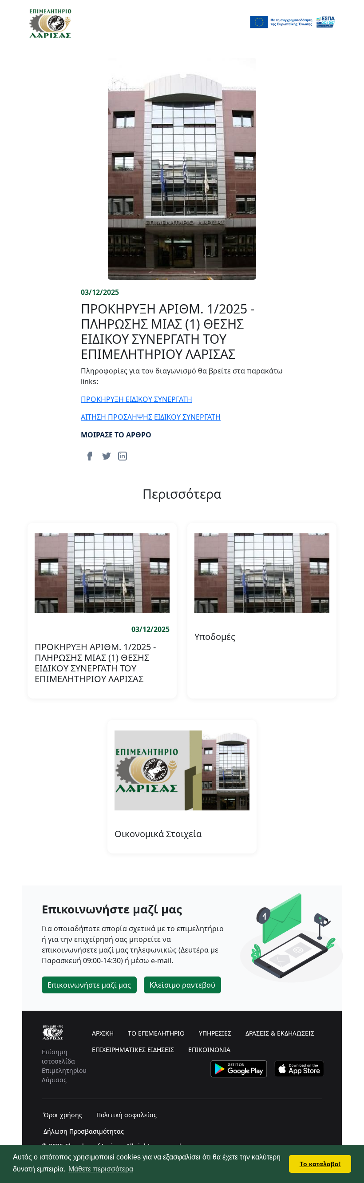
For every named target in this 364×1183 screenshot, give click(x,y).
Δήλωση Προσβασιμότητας (84, 1131)
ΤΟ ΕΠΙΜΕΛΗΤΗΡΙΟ (156, 1033)
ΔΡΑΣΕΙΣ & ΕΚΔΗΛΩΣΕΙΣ (279, 1033)
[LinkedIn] (123, 455)
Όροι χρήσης (63, 1115)
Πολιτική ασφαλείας (126, 1115)
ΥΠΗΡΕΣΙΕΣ (215, 1033)
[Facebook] (90, 455)
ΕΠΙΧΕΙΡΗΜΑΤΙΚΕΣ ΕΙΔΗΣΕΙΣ (133, 1049)
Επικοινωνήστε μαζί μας (89, 985)
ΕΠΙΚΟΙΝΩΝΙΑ (209, 1049)
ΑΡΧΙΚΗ (103, 1033)
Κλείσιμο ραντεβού (182, 985)
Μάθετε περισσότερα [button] (100, 1169)
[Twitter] (107, 455)
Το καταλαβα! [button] (320, 1163)
